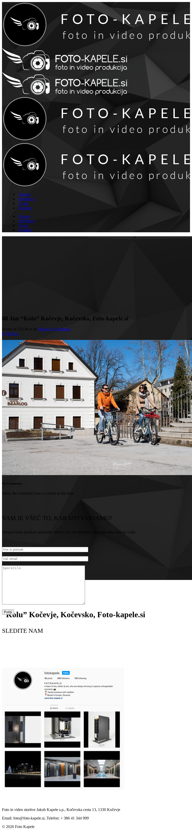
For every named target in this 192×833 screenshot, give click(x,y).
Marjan (44, 329)
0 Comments (60, 329)
